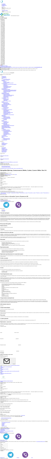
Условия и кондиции (5, 149)
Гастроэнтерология (4, 83)
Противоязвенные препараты (8, 86)
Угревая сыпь (5, 100)
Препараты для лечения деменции (8, 112)
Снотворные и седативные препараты (9, 114)
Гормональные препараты (5, 93)
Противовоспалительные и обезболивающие (8, 125)
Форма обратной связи (4, 432)
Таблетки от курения (5, 136)
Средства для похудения (7, 117)
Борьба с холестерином (7, 116)
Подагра (3, 120)
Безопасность (4, 148)
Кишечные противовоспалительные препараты (10, 84)
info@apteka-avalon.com (5, 428)
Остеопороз (5, 119)
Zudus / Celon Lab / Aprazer (8, 174)
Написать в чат (2, 457)
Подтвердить (3, 10)
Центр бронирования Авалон (6, 166)
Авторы (3, 425)
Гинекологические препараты (6, 89)
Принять (46, 441)
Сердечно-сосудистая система (6, 130)
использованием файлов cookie (40, 441)
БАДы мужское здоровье (7, 79)
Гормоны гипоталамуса (7, 94)
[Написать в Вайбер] (18, 207)
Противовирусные (4, 123)
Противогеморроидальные (5, 126)
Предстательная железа (7, 139)
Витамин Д (5, 81)
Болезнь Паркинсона (6, 110)
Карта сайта (2, 431)
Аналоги (3, 142)
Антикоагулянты (6, 132)
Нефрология (3, 115)
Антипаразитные (4, 77)
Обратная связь (2, 429)
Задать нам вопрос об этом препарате (5, 200)
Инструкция (3, 210)
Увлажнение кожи (6, 99)
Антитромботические (6, 133)
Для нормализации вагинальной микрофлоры (10, 90)
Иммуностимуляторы (5, 105)
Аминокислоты (4, 76)
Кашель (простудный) (6, 103)
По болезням (3, 144)
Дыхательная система (5, 102)
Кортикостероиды (6, 96)
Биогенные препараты (7, 129)
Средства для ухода (6, 107)
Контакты (3, 424)
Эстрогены (5, 92)
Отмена (7, 10)
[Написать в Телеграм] (6, 207)
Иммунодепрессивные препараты (6, 104)
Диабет (3, 101)
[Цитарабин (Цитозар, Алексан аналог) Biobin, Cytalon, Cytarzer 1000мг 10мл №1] (11, 168)
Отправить (9, 189)
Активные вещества (4, 143)
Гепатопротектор (4, 88)
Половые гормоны (6, 97)
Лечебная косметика (4, 106)
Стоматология (4, 135)
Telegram (18, 457)
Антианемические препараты (8, 131)
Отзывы (3, 423)
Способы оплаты (4, 5)
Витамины (3, 80)
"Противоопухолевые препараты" (15, 365)
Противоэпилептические (7, 113)
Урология (3, 137)
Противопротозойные (6, 124)
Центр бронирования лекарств (6, 422)
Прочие (3, 128)
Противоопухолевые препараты (6, 127)
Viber (32, 457)
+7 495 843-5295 (22, 415)
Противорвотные (6, 85)
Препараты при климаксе (7, 91)
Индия (15, 174)
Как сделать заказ (4, 151)
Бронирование (4, 147)
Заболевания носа (6, 122)
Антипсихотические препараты (8, 109)
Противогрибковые (6, 98)
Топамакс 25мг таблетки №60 (4, 155)
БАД (2, 78)
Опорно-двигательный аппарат (6, 118)
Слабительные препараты (7, 87)
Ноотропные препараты (7, 111)
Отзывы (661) (4, 4)
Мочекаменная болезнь (7, 138)
